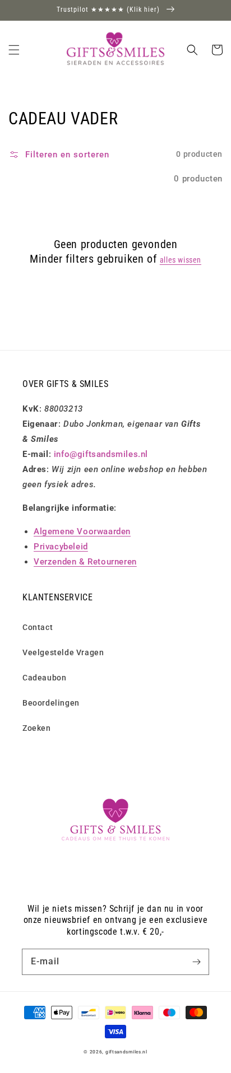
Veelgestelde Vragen (63, 652)
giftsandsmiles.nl (126, 1052)
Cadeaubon (44, 677)
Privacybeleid (61, 547)
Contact (37, 627)
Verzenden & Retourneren (85, 562)
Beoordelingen (51, 702)
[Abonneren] (196, 961)
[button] (14, 50)
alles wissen (180, 259)
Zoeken (36, 728)
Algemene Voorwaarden (82, 531)
